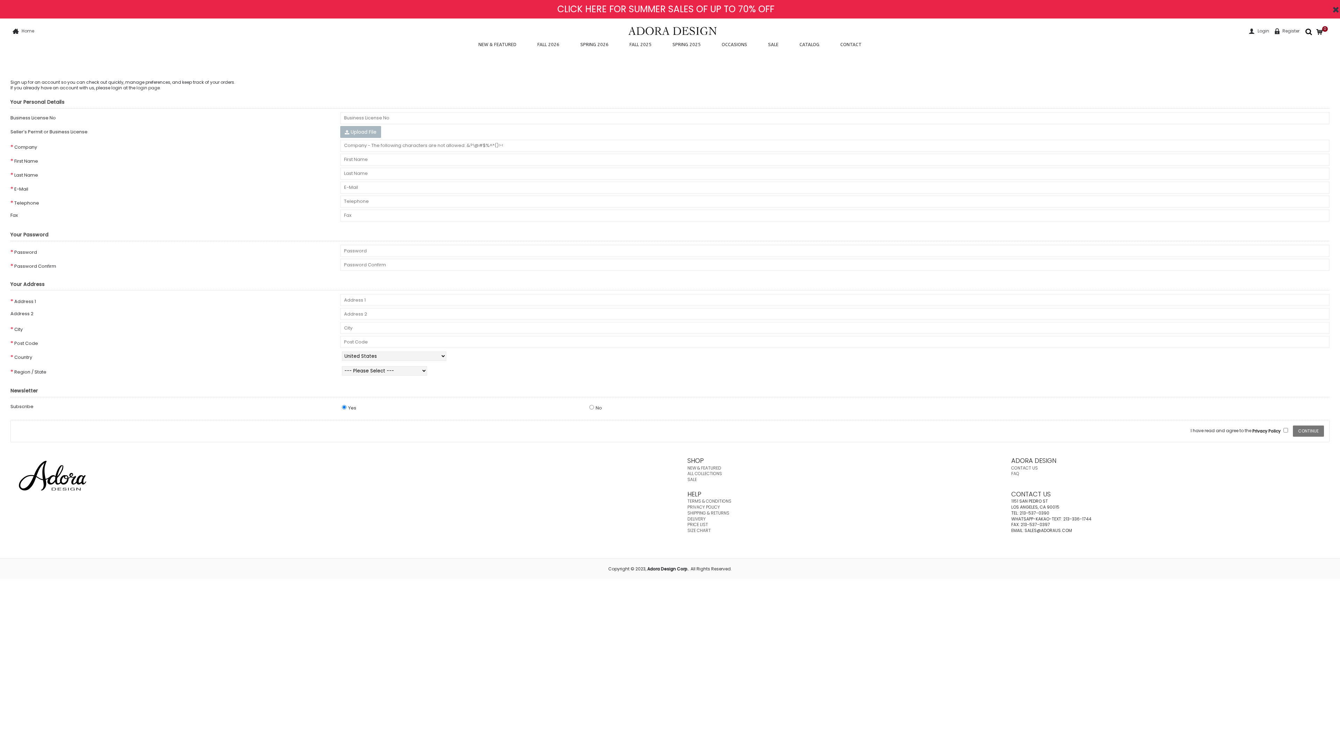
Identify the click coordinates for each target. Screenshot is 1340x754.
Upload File (363, 131)
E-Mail (21, 189)
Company (25, 147)
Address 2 (22, 313)
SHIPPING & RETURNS (708, 513)
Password (25, 252)
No (599, 408)
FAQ (1015, 473)
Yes (352, 408)
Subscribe (22, 406)
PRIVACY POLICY (703, 507)
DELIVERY (696, 519)
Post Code (26, 343)
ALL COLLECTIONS (704, 473)
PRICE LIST (697, 524)
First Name (26, 161)
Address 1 (25, 301)
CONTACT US (1024, 468)
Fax (14, 215)
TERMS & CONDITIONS (709, 501)
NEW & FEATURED (704, 468)
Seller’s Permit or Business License (49, 131)
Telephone (26, 203)
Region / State (30, 372)
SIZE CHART (699, 530)
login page (148, 88)
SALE (692, 479)
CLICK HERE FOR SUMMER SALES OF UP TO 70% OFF (665, 9)
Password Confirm (35, 266)
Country (23, 357)
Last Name (26, 175)
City (18, 329)
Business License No (33, 117)
